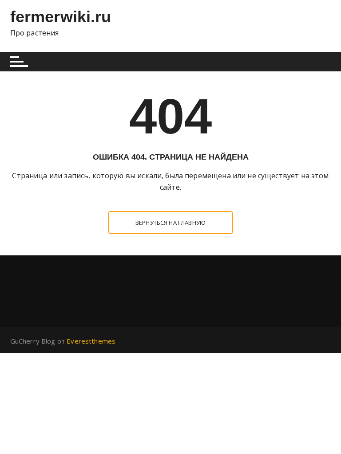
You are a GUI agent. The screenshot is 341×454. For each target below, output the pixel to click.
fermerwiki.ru (60, 17)
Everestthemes (91, 341)
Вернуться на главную (170, 223)
